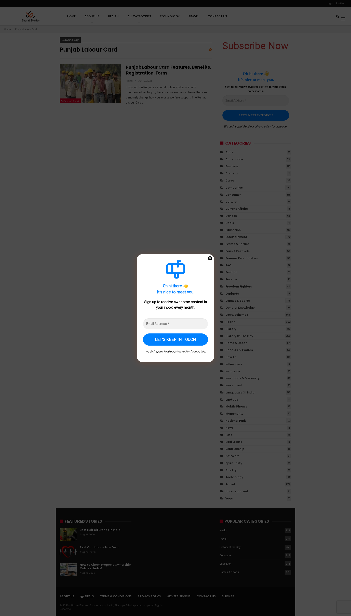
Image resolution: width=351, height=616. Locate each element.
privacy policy (182, 351)
